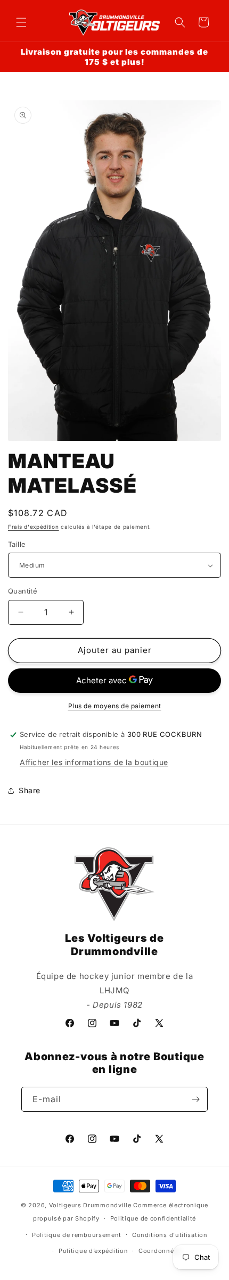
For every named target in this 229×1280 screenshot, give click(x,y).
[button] (21, 22)
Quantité (22, 591)
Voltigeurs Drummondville (90, 1205)
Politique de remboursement (76, 1235)
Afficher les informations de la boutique (94, 762)
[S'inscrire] (195, 1099)
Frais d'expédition (33, 526)
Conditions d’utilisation (170, 1235)
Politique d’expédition (93, 1251)
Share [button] (29, 790)
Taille (17, 544)
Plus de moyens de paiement (114, 706)
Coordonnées (159, 1251)
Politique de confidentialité (153, 1218)
